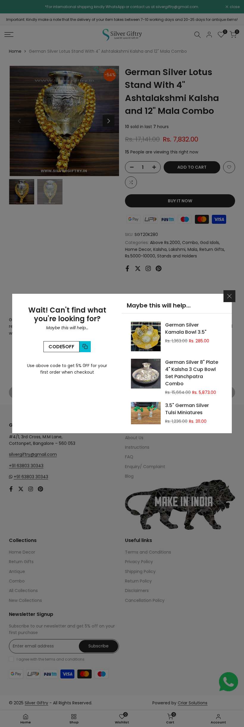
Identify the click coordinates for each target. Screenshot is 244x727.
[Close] (229, 296)
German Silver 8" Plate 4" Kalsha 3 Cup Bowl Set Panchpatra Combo (191, 373)
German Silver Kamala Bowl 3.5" (186, 328)
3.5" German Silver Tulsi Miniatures (187, 409)
